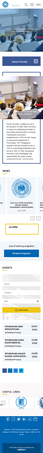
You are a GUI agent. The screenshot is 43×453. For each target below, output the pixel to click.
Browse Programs (21, 253)
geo (38, 5)
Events (7, 268)
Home (8, 29)
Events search (23, 310)
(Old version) (16, 5)
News (6, 171)
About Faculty (19, 62)
